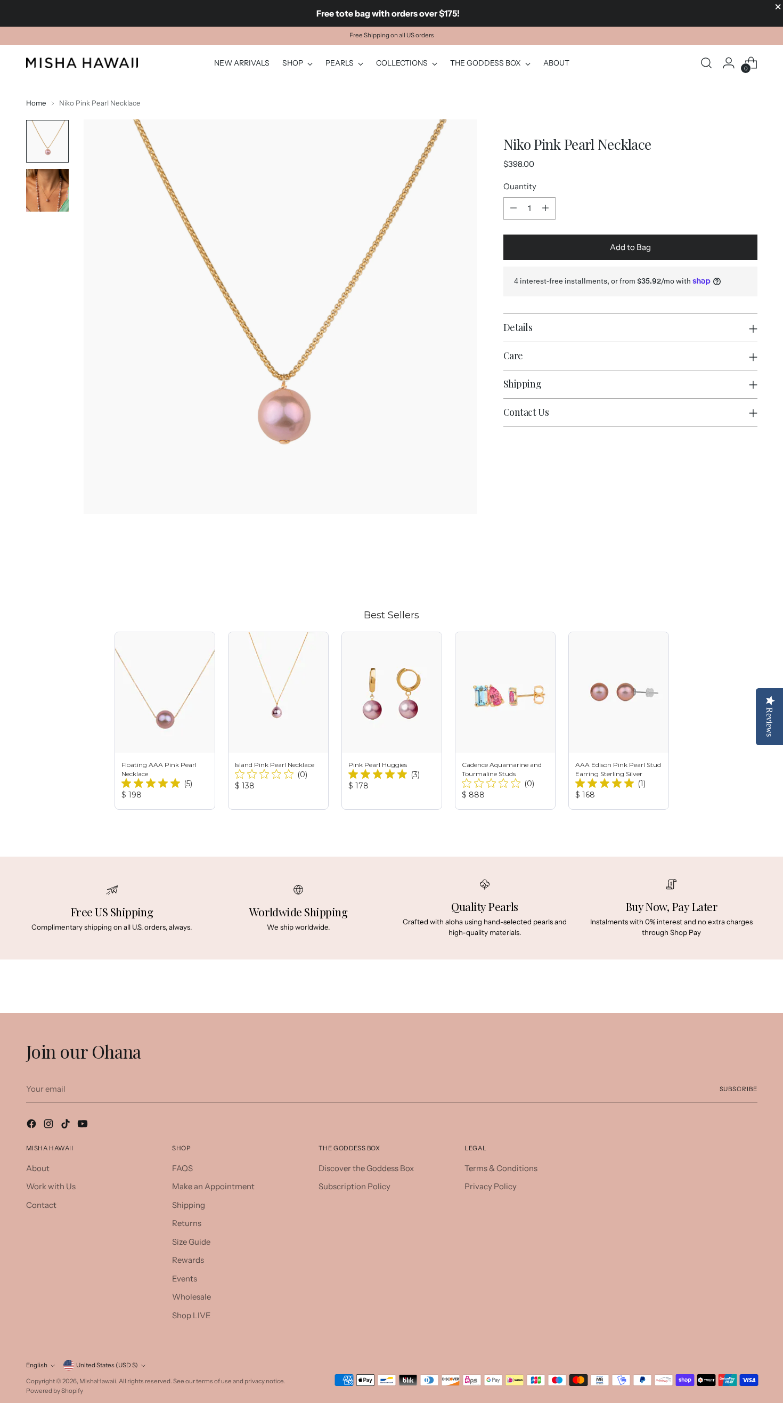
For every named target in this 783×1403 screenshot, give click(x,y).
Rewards (188, 1260)
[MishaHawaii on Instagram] (49, 1125)
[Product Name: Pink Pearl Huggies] (391, 721)
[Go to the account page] (728, 63)
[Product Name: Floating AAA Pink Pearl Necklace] (165, 721)
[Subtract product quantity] (513, 208)
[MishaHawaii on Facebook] (32, 1125)
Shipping (188, 1205)
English (36, 1365)
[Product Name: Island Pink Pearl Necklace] (278, 721)
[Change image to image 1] (47, 141)
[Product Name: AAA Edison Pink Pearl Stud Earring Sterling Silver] (618, 721)
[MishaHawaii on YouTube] (83, 1125)
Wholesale (191, 1297)
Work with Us (51, 1186)
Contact (41, 1205)
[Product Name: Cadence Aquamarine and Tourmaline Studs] (505, 721)
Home (36, 103)
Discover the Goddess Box (366, 1168)
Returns (186, 1223)
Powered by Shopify (54, 1390)
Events (184, 1278)
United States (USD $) (107, 1365)
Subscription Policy (354, 1186)
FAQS (182, 1168)
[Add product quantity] (545, 208)
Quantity (519, 186)
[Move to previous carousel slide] (724, 568)
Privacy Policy (490, 1186)
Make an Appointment (213, 1186)
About (38, 1168)
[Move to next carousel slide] (748, 568)
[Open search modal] (706, 63)
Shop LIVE (191, 1315)
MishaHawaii (97, 1381)
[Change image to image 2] (47, 190)
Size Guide (191, 1242)
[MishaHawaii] (82, 63)
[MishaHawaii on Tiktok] (66, 1125)
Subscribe (738, 1089)
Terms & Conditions (500, 1168)
